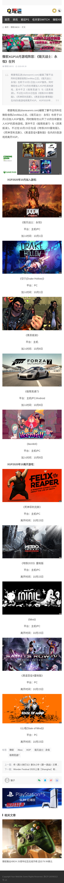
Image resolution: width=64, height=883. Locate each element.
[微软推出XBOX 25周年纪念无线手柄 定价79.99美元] (32, 838)
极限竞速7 (14, 755)
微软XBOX (15, 27)
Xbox (20, 750)
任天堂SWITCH (41, 19)
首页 (7, 19)
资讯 (15, 19)
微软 (11, 750)
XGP (28, 750)
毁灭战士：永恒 (42, 750)
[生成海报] (56, 780)
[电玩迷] (18, 10)
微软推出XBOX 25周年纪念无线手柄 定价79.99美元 (27, 861)
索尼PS (25, 19)
